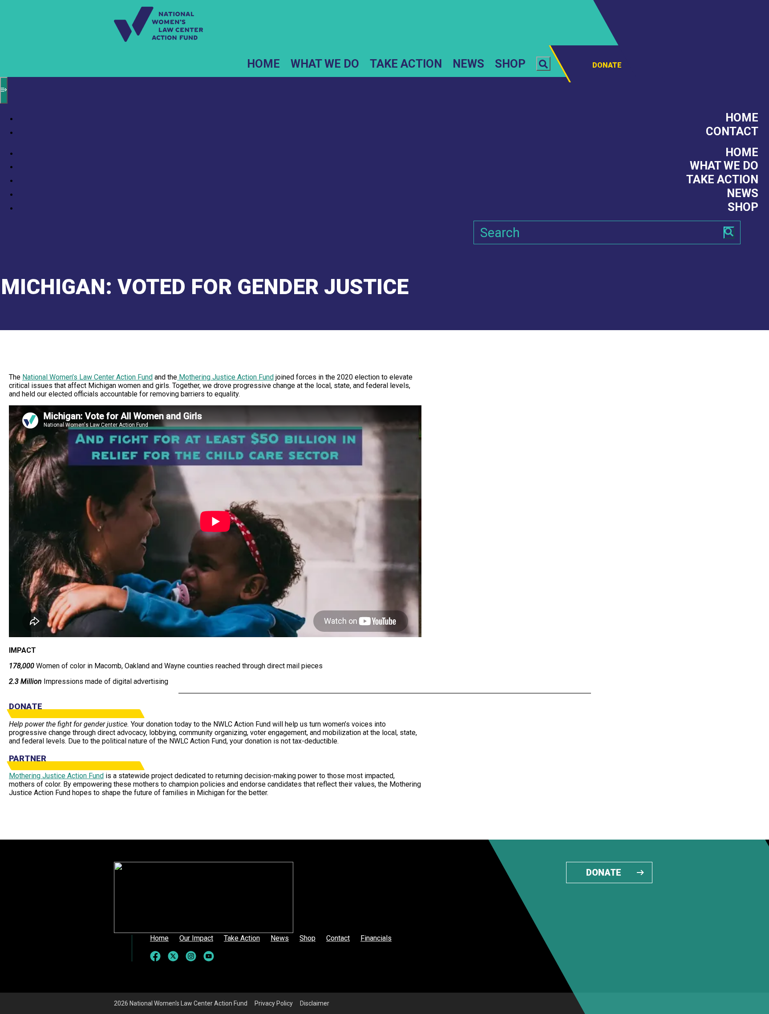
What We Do (325, 63)
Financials (376, 938)
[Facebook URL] (155, 956)
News (468, 63)
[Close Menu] (4, 90)
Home (263, 63)
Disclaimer (314, 1003)
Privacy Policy (274, 1003)
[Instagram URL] (191, 956)
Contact (732, 131)
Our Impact (196, 938)
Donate (603, 872)
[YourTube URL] (208, 956)
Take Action (406, 63)
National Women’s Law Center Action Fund (87, 377)
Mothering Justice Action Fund (225, 377)
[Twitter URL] (173, 956)
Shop (510, 63)
